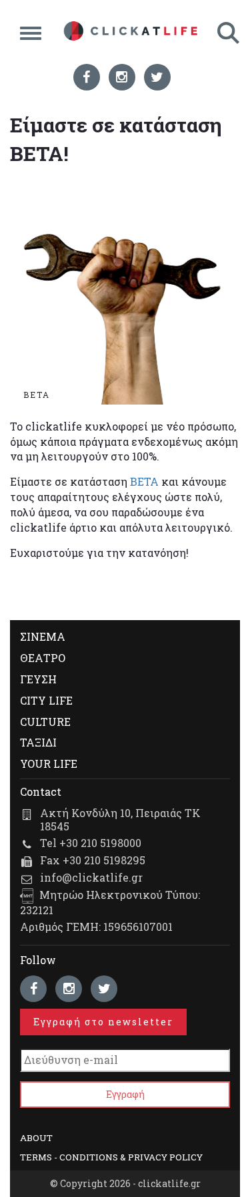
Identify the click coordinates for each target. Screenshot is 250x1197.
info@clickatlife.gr (91, 877)
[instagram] (122, 77)
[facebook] (86, 77)
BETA (144, 481)
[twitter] (157, 77)
